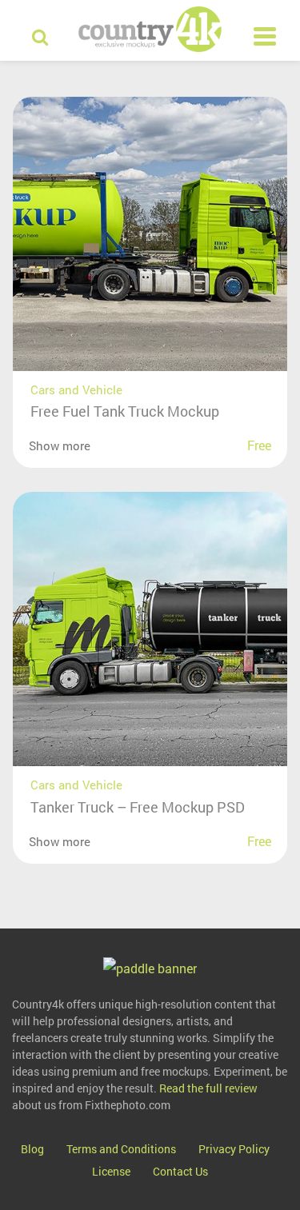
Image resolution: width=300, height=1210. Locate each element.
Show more (59, 445)
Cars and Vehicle (76, 389)
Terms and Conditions (121, 1148)
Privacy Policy (234, 1148)
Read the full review (208, 1088)
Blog (32, 1148)
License (111, 1171)
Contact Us (180, 1171)
